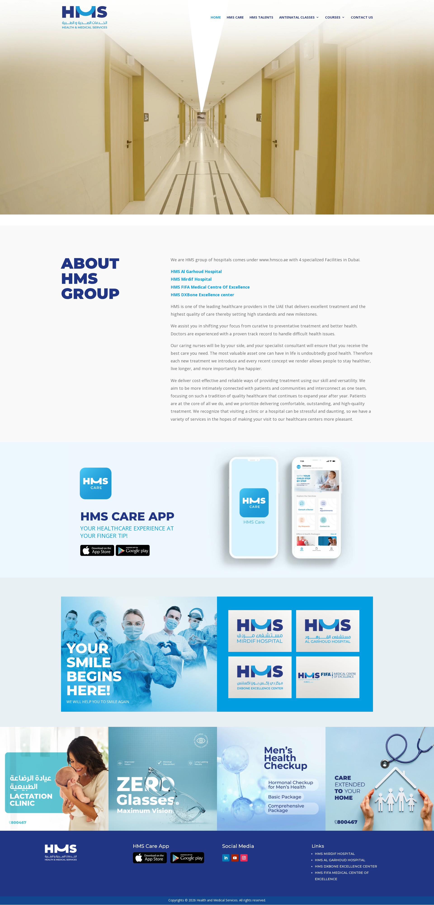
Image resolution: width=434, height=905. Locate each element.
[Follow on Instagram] (244, 857)
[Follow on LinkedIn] (225, 857)
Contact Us (362, 17)
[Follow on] (253, 855)
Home (216, 17)
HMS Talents (261, 17)
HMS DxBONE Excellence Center (346, 866)
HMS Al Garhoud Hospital (340, 860)
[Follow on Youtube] (234, 857)
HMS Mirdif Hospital (335, 854)
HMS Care (235, 17)
